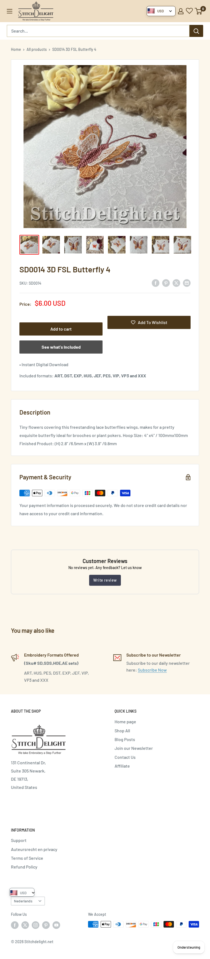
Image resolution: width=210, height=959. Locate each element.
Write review (105, 580)
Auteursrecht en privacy (34, 849)
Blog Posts (125, 739)
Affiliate (122, 765)
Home (16, 49)
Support (19, 840)
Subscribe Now (152, 669)
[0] (198, 11)
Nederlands (23, 901)
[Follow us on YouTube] (56, 925)
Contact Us (125, 757)
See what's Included (61, 346)
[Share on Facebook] (155, 282)
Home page (125, 721)
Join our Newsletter (134, 748)
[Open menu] (9, 11)
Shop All (122, 730)
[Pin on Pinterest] (166, 282)
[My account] (180, 11)
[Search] (196, 31)
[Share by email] (187, 282)
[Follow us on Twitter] (25, 925)
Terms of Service (27, 858)
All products (37, 49)
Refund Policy (24, 866)
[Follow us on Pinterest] (46, 925)
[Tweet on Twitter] (176, 282)
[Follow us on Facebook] (15, 925)
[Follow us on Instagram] (35, 925)
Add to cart (61, 328)
